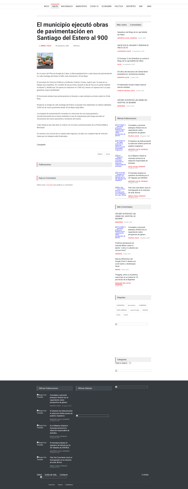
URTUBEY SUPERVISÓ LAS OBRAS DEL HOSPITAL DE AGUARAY (125, 216)
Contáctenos (69, 485)
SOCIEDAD (133, 38)
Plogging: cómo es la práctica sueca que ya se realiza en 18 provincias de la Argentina (126, 277)
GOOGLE (145, 310)
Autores (60, 485)
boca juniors (131, 305)
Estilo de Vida (50, 475)
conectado (49, 185)
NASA (118, 315)
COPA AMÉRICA (122, 310)
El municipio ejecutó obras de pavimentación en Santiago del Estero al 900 (72, 31)
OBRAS (43, 46)
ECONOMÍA (107, 6)
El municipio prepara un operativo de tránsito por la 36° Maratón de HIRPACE (138, 175)
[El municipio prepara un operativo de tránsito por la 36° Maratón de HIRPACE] (120, 177)
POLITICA (119, 6)
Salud (39, 475)
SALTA (55, 6)
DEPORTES (131, 6)
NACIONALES (67, 6)
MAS (149, 6)
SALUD (135, 166)
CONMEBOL (142, 305)
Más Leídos (122, 25)
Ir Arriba (145, 475)
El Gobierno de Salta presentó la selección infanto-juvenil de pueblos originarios (139, 143)
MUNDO (117, 269)
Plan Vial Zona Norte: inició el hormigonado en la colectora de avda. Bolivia (139, 190)
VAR (140, 6)
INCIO (46, 6)
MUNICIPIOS (81, 6)
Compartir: (41, 145)
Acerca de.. (52, 485)
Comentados (135, 25)
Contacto (64, 475)
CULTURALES (121, 51)
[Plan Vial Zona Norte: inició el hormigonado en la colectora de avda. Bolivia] (120, 192)
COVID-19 (94, 6)
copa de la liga (134, 310)
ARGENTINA (120, 305)
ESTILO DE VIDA (120, 283)
